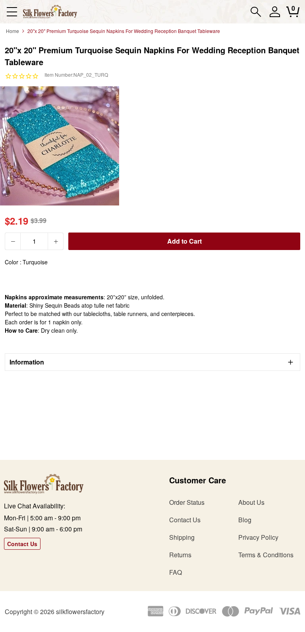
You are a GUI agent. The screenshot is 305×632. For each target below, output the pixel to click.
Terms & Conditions (265, 554)
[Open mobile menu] (12, 12)
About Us (251, 502)
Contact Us (22, 544)
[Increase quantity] (56, 241)
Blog (244, 519)
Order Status (187, 502)
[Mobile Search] (256, 12)
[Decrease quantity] (13, 241)
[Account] (275, 15)
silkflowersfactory (80, 611)
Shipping (182, 537)
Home (12, 30)
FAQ (175, 572)
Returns (180, 554)
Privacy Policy (258, 537)
